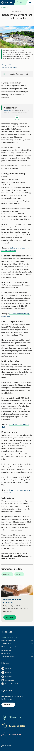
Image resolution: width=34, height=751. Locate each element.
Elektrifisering (7, 574)
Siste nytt (5, 7)
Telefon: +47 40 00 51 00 (9, 637)
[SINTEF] (7, 2)
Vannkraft (19, 574)
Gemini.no (13, 67)
